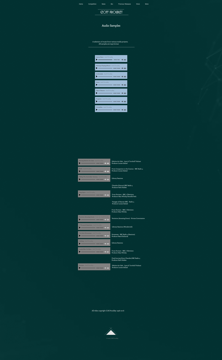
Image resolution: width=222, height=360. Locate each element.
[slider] (125, 59)
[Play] (97, 60)
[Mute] (122, 60)
